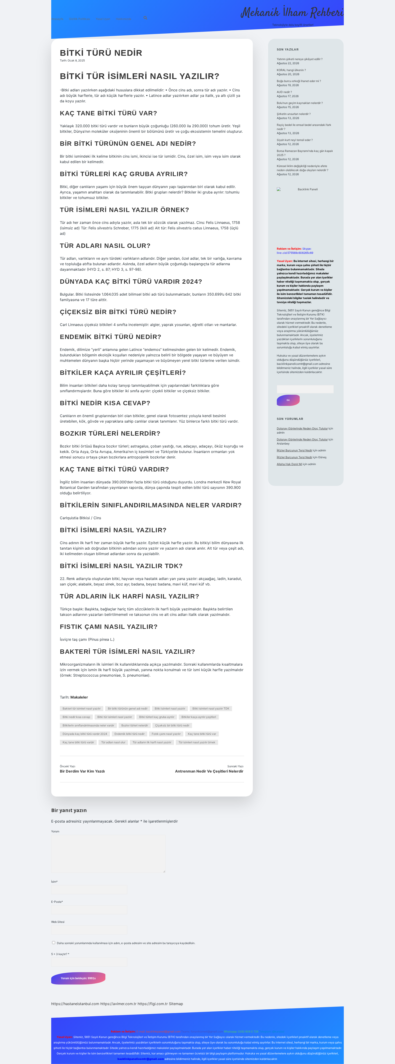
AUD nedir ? (284, 92)
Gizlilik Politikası (79, 19)
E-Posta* (57, 901)
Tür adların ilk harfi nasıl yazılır (152, 742)
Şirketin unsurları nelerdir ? (294, 114)
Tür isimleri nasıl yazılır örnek (197, 742)
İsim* (54, 881)
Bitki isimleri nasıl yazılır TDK (210, 708)
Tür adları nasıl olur (113, 742)
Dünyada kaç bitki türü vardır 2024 (85, 734)
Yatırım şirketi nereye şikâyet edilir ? (300, 59)
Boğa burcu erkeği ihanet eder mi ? (299, 81)
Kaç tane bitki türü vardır (78, 742)
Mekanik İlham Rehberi (293, 13)
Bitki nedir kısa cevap (76, 717)
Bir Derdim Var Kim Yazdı (82, 771)
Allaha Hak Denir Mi (289, 464)
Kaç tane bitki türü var (202, 734)
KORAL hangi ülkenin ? (291, 70)
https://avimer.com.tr (118, 1003)
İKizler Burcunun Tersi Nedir (294, 450)
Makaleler (79, 697)
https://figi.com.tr (153, 1003)
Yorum (55, 831)
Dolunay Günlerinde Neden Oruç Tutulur (302, 428)
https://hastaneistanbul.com (75, 1003)
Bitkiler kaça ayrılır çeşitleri (198, 717)
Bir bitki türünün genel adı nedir (127, 708)
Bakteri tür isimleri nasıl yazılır (82, 708)
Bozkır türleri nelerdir (134, 725)
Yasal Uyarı (103, 19)
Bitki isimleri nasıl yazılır (170, 708)
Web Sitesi (57, 922)
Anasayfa (57, 19)
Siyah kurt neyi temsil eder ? (295, 140)
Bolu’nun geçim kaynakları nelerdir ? (300, 103)
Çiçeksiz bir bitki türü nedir (172, 725)
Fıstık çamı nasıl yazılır (166, 734)
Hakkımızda (123, 19)
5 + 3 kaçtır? (60, 954)
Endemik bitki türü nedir (129, 734)
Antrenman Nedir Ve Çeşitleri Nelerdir (209, 771)
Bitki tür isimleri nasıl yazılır (114, 717)
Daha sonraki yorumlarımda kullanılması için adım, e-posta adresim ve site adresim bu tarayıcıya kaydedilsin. (126, 943)
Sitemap (176, 1003)
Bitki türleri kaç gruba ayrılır (156, 717)
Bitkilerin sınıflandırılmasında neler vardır (88, 725)
